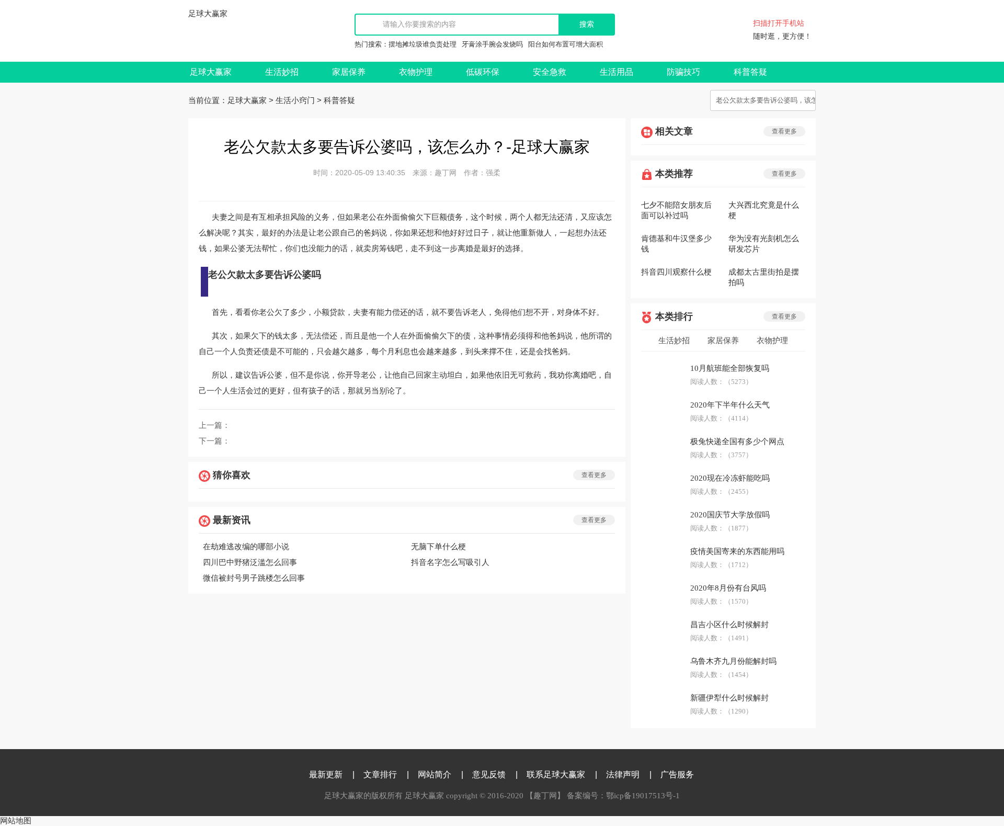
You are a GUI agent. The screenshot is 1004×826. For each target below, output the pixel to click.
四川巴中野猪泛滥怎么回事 (250, 562)
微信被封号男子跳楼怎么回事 (254, 578)
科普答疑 (750, 71)
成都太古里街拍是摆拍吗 (763, 277)
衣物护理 (415, 71)
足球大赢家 (207, 13)
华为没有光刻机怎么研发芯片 (763, 243)
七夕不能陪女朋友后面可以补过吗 (676, 210)
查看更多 (594, 475)
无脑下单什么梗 (438, 546)
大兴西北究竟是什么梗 (763, 210)
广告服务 (677, 774)
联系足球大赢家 (556, 774)
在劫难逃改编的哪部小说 (246, 546)
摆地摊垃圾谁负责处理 (423, 44)
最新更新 (326, 774)
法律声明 (623, 774)
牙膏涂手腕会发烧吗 (492, 44)
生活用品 (616, 71)
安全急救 (549, 71)
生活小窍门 (295, 100)
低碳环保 (482, 71)
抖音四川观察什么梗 (676, 272)
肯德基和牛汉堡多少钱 (676, 243)
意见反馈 (489, 774)
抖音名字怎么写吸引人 (450, 562)
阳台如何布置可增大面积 (565, 44)
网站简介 (434, 774)
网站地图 (15, 821)
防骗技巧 (683, 71)
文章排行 (380, 774)
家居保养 (349, 71)
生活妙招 (282, 71)
